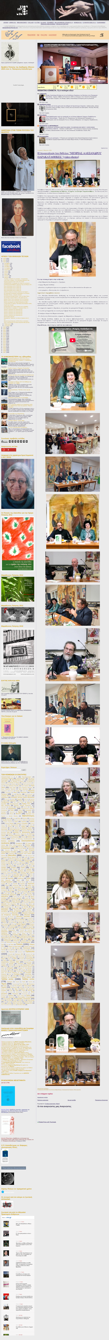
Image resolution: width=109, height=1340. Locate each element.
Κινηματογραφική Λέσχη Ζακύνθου (15, 1069)
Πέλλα (2, 942)
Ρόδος (15, 958)
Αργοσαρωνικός (14, 803)
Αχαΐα (29, 812)
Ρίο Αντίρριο (29, 957)
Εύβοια (3, 853)
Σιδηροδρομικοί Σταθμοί (28, 965)
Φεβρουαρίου (7, 324)
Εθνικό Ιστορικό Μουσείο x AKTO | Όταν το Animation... (16, 321)
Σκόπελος (15, 966)
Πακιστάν (15, 931)
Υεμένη (23, 990)
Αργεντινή (29, 802)
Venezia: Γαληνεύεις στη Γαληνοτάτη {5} (13, 309)
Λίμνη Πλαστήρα (27, 893)
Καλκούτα (6, 873)
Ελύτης (27, 845)
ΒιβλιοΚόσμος (58, 1089)
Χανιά (15, 1000)
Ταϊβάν (25, 975)
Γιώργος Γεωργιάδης (22, 823)
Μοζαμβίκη (4, 910)
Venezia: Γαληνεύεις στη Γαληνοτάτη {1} (13, 315)
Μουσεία (15, 913)
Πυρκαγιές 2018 (4, 955)
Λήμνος (5, 893)
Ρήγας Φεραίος (21, 957)
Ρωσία (11, 960)
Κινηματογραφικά (7, 882)
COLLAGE (31, 22)
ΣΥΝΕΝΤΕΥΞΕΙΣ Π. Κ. (89, 22)
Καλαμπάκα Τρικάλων (6, 872)
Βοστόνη (25, 818)
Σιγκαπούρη (18, 965)
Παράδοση (16, 934)
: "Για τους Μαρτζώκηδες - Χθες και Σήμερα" (18, 1056)
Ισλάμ (24, 866)
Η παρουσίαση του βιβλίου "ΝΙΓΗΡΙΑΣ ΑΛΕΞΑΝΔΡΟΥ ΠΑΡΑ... (18, 303)
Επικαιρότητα (5, 848)
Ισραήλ (3, 867)
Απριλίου (6, 275)
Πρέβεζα (31, 949)
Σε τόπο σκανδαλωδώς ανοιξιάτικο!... (18, 427)
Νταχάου (32, 924)
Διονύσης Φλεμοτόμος (15, 835)
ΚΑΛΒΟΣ (43, 22)
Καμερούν (31, 873)
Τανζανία (31, 975)
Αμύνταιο (26, 799)
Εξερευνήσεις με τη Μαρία (8, 846)
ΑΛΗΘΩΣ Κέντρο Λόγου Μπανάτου (22, 797)
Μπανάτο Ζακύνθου (23, 916)
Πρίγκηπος (12, 951)
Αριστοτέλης (3, 806)
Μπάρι (3, 918)
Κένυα (31, 876)
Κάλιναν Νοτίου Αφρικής (27, 872)
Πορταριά (19, 949)
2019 (4, 333)
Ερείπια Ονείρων (19, 850)
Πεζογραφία (16, 940)
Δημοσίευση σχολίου (42, 1097)
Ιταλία (23, 867)
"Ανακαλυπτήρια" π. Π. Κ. (9, 777)
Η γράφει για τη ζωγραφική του (15, 1050)
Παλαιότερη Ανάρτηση (101, 1100)
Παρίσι (8, 936)
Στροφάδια (28, 972)
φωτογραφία (7, 998)
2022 (4, 328)
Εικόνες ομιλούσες (8, 841)
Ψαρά (9, 1001)
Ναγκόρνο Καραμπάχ (28, 918)
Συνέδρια (17, 974)
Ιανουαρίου (7, 325)
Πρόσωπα (29, 951)
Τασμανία (17, 981)
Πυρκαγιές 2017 (29, 954)
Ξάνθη (6, 927)
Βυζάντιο (26, 820)
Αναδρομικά (12, 800)
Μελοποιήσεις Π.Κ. (6, 905)
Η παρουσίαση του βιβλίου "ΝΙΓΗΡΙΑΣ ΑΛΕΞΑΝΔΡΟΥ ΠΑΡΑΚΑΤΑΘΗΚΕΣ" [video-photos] (69, 155)
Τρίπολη (31, 987)
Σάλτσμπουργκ (28, 962)
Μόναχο (29, 910)
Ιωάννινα (15, 869)
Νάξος (9, 919)
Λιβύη (18, 893)
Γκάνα (31, 824)
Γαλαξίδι (32, 820)
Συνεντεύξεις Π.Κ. (5, 975)
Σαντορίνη (20, 963)
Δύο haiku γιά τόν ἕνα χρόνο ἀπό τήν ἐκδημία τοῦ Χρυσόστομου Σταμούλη (66, 106)
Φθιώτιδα (30, 990)
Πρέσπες (3, 951)
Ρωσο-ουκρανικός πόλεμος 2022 (17, 961)
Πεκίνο (30, 940)
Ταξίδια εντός (28, 979)
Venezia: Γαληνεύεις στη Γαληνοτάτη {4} (13, 310)
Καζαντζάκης (4, 870)
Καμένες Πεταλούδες (21, 873)
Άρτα (31, 807)
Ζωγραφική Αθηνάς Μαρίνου (8, 857)
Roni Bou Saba (21, 1004)
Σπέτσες (30, 969)
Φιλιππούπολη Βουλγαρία (22, 992)
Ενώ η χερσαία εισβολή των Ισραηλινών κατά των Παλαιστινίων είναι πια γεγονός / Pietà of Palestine (20, 406)
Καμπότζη (3, 875)
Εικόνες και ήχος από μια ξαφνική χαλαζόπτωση (21, 375)
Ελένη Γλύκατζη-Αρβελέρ (15, 845)
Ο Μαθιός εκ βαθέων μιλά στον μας (13, 1051)
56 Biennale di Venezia (13, 782)
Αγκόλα (11, 790)
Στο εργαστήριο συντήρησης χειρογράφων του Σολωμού (16, 293)
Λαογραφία (8, 891)
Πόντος (9, 949)
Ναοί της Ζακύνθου (19, 919)
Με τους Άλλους (25, 902)
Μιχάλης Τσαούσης (27, 908)
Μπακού (11, 916)
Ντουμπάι (5, 925)
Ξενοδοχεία (12, 927)
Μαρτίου (6, 277)
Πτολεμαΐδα (10, 954)
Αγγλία (19, 784)
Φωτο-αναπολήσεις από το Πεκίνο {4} (12, 286)
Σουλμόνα (16, 969)
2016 (4, 338)
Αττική (20, 810)
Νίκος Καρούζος (5, 924)
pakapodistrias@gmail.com (10, 27)
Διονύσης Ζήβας (5, 832)
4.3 (4, 319)
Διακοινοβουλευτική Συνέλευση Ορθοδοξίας (21, 829)
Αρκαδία (11, 807)
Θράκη (14, 861)
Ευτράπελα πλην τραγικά (24, 853)
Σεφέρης (3, 965)
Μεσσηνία (31, 905)
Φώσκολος (12, 997)
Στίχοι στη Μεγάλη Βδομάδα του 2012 (12, 972)
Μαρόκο (10, 899)
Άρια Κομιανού (5, 805)
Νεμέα (10, 922)
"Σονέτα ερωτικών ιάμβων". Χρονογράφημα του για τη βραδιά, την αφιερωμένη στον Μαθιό (17, 1054)
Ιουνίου (6, 272)
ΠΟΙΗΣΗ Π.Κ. (78, 22)
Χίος (24, 1000)
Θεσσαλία (18, 860)
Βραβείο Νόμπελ (7, 820)
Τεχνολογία (14, 984)
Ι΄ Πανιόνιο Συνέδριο (23, 861)
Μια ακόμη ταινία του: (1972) (15, 1052)
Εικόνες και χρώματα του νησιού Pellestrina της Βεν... (16, 302)
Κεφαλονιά (20, 878)
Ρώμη (4, 960)
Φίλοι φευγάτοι (77, 1089)
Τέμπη (23, 981)
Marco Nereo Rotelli (18, 1003)
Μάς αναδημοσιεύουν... (26, 899)
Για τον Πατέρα (9, 823)
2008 (4, 350)
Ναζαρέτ (3, 919)
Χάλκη (3, 1000)
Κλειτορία (30, 881)
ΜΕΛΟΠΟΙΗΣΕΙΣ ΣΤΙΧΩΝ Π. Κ (64, 22)
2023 (4, 327)
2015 (4, 339)
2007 (4, 352)
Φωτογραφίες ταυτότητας (22, 998)
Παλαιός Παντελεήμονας (26, 931)
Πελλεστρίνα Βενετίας (12, 942)
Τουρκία (3, 987)
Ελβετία (3, 845)
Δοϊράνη (3, 837)
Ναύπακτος (30, 919)
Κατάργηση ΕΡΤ (5, 876)
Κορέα (9, 883)
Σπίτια (11, 971)
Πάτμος (26, 939)
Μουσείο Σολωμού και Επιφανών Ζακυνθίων (17, 914)
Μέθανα (30, 903)
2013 (4, 343)
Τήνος (4, 985)
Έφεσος (3, 855)
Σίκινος (5, 966)
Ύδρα (16, 990)
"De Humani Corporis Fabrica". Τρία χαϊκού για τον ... (16, 297)
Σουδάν (2, 969)
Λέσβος (26, 891)
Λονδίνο (23, 894)
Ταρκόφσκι (9, 981)
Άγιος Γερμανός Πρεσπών (8, 789)
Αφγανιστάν (12, 812)
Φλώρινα (10, 995)
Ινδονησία (26, 864)
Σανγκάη (11, 963)
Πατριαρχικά (7, 940)
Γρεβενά (23, 826)
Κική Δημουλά (5, 880)
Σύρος (20, 975)
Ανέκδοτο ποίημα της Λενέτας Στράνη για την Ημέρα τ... (16, 292)
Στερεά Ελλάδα (27, 971)
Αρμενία (18, 807)
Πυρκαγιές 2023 (30, 955)
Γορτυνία (16, 826)
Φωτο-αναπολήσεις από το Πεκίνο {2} (12, 289)
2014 (4, 341)
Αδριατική (31, 790)
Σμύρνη (2, 968)
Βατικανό (3, 813)
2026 (4, 258)
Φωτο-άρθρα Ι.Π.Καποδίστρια (26, 997)
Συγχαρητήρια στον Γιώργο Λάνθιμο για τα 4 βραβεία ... (16, 306)
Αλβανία (29, 795)
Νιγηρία (20, 922)
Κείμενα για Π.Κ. (19, 876)
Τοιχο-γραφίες (28, 985)
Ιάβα (13, 863)
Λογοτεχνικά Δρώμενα (8, 895)
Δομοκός (8, 837)
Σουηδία (9, 969)
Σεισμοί (29, 963)
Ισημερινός (18, 866)
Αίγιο (13, 794)
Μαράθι (26, 898)
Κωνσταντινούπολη (24, 890)
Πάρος (13, 936)
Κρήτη (22, 885)
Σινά (10, 966)
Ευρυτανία (11, 853)
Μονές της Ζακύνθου (15, 911)
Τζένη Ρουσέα (22, 984)
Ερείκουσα (7, 850)
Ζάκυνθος (12, 855)
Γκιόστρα (3, 826)
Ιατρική (23, 863)
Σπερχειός (23, 969)
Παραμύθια (32, 934)
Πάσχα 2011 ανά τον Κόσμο (26, 937)
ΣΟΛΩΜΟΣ (50, 22)
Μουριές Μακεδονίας (5, 913)
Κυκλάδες (22, 888)
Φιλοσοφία (15, 993)
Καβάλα (22, 869)
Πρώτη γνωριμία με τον (16, 1041)
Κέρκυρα (10, 878)
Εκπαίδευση (19, 843)
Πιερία (12, 944)
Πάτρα (32, 939)
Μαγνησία (29, 894)
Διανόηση (9, 830)
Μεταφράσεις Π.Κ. (9, 906)
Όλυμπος (10, 928)
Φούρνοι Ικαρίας (20, 995)
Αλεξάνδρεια (4, 797)
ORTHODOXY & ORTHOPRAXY (48, 125)
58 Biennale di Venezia (26, 782)
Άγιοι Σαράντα (25, 785)
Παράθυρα (24, 934)
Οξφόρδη (17, 928)
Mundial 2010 (28, 1003)
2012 (4, 344)
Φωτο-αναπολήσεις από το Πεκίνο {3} (12, 287)
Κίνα (27, 880)
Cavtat (3, 1003)
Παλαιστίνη (4, 933)
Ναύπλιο (3, 921)
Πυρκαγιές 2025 (6, 957)
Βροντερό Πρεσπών (19, 820)
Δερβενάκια (12, 827)
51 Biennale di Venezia (17, 781)
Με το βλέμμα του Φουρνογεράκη (11, 902)
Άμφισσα (5, 800)
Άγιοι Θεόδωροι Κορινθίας (12, 785)
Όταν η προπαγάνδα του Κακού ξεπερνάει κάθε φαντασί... (17, 322)
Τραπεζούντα (14, 987)
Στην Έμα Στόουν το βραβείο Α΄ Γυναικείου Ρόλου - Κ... (16, 308)
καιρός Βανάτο (41, 87)
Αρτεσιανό (3, 808)
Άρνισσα (25, 806)
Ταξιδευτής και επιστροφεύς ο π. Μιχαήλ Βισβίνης (16, 977)
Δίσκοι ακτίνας (28, 835)
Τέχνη (3, 984)
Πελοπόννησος (25, 942)
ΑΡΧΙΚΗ (5, 22)
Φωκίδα (3, 997)
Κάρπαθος (16, 875)
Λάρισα (15, 891)
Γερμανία (23, 821)
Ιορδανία (10, 866)
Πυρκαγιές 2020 (21, 955)
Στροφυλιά (3, 974)
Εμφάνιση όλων (104, 148)
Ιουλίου (6, 271)
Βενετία (18, 813)
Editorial (9, 1003)
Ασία (12, 810)
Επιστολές (31, 848)
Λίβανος (12, 893)
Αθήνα (15, 792)
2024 (4, 261)
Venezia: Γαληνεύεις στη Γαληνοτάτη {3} (13, 312)
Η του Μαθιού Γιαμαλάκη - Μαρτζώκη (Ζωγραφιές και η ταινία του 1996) (17, 1060)
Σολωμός (10, 968)
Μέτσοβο (26, 906)
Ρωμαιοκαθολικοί (30, 958)
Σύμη (10, 974)
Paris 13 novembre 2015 (6, 1004)
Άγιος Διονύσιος (23, 789)
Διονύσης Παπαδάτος (6, 834)
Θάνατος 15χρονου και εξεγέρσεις (18, 858)
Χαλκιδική (9, 1000)
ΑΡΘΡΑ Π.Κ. (12, 22)
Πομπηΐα (3, 949)
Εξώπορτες (21, 846)
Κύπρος (12, 890)
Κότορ (7, 885)
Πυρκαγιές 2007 (19, 954)
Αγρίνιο (24, 790)
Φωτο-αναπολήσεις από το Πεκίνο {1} (12, 290)
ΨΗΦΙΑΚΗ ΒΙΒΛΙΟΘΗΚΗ (48, 24)
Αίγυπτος (18, 794)
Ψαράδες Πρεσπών (17, 1001)
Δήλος (18, 827)
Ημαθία (26, 857)
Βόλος (19, 818)
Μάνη (26, 896)
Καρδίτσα (9, 875)
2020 (4, 332)
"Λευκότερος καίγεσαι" (7, 778)
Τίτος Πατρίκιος (18, 985)
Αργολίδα (3, 803)
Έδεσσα (23, 837)
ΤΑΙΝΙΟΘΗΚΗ (101, 22)
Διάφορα (16, 830)
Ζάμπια (23, 855)
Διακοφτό (3, 830)
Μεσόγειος (17, 905)
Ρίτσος (3, 958)
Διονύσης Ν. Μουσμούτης (21, 832)
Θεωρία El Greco (5, 861)
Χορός (5, 1001)
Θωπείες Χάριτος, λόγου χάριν (16, 420)
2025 (4, 260)
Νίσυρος (13, 924)
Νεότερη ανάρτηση (42, 1100)
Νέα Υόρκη (31, 921)
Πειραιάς (24, 940)
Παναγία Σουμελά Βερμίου (18, 933)
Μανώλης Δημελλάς (16, 898)
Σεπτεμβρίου (7, 268)
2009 (4, 349)
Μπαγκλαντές (4, 916)
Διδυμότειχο (24, 830)
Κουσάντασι (16, 885)
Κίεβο (28, 878)
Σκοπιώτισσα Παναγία (26, 966)
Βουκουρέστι (31, 818)
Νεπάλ (14, 922)
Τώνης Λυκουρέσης (6, 989)
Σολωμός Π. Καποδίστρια (25, 968)
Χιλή (20, 1000)
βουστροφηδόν (43, 136)
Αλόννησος (7, 799)
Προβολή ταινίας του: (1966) (13, 1043)
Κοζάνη (3, 883)
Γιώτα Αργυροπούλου (12, 825)
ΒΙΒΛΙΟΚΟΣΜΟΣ (22, 22)
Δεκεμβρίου (7, 263)
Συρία (14, 975)
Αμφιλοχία (32, 799)
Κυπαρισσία (4, 890)
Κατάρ (31, 875)
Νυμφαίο (23, 925)
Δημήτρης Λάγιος (26, 827)
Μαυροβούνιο (5, 901)
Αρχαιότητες (12, 808)
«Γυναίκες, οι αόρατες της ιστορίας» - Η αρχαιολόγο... (16, 278)
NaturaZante (43, 115)
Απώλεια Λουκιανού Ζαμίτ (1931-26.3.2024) (14, 281)
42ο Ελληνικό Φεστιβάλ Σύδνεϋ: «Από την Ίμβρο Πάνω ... (17, 296)
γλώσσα (10, 826)
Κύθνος (16, 888)
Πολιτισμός (26, 948)
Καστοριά (25, 875)
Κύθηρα (11, 888)
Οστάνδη (22, 930)
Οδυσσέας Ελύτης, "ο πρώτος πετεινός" (13, 294)
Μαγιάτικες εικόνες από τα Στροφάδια (18, 397)
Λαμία (2, 891)
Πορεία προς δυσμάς (9, 305)
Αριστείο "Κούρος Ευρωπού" (22, 805)
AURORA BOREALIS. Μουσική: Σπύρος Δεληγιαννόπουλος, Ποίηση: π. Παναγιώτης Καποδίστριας (20, 360)
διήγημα (31, 830)
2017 (4, 336)
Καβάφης (28, 869)
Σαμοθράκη (3, 963)
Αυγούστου (7, 269)
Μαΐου (6, 274)
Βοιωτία (14, 818)
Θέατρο (3, 860)
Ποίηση (19, 944)
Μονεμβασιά (4, 911)
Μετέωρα (19, 906)
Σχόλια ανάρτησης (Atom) (52, 1103)
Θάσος (31, 858)
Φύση (28, 995)
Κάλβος (15, 872)
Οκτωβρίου (7, 266)
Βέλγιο (11, 813)
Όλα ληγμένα (29, 927)
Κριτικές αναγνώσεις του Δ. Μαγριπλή (20, 887)
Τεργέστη (30, 981)
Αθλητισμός (23, 792)
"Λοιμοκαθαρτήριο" (20, 778)
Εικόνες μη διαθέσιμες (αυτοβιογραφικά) (21, 838)
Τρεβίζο (20, 987)
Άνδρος (20, 800)
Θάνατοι (5, 858)
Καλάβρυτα (20, 870)
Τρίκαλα (25, 987)
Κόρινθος (22, 883)
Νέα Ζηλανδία (12, 921)
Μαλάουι (15, 896)
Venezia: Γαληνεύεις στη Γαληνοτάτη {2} (13, 313)
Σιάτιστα (11, 965)
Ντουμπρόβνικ (13, 925)
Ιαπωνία (18, 863)
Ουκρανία (4, 932)
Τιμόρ (11, 985)
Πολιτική (17, 948)
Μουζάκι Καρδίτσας (29, 911)
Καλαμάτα (29, 870)
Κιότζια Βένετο (21, 882)
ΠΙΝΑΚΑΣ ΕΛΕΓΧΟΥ (62, 24)
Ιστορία (13, 867)
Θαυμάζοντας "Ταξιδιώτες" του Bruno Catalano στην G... (16, 318)
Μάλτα (21, 896)
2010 (4, 347)
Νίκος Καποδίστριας (29, 922)
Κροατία (3, 888)
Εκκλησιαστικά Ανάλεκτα (67, 1089)
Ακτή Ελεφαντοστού (20, 795)
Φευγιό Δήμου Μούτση (9, 316)
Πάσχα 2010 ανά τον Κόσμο (8, 937)
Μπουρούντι (11, 918)
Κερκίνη (3, 878)
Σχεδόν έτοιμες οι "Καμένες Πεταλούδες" (19, 368)
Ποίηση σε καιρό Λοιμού (14, 946)
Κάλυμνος (12, 873)
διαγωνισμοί (4, 829)
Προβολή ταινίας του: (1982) (12, 1058)
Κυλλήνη (30, 888)
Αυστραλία (28, 810)
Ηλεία (20, 857)
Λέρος (20, 891)
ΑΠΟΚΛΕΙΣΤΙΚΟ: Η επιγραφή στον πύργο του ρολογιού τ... (17, 283)
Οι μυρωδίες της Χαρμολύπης (16, 413)
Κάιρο (12, 870)
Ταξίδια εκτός (7, 979)
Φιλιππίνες (10, 992)
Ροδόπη (9, 958)
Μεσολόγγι (24, 905)
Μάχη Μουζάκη (16, 901)
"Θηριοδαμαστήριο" (26, 777)
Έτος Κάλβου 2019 (26, 852)
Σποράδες (19, 971)
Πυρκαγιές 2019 (13, 955)
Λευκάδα (32, 891)
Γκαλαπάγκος (24, 824)
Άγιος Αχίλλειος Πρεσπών (25, 787)
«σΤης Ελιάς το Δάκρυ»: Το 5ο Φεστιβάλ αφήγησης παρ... (17, 280)
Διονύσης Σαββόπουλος (21, 833)
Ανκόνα (26, 800)
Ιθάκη (10, 864)
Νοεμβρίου (7, 265)
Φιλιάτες (3, 992)
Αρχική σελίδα (72, 1100)
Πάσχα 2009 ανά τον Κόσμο (24, 936)
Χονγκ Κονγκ (30, 1000)
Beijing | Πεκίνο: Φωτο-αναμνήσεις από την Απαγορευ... (16, 299)
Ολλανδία (3, 928)
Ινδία (20, 864)
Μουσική (27, 915)
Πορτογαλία (25, 949)
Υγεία (11, 990)
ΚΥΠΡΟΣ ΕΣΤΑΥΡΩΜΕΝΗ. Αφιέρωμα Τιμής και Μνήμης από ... (18, 284)
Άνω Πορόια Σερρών (19, 802)
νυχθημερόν (42, 93)
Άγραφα (18, 790)
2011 (4, 346)
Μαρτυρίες (15, 899)
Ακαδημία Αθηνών (6, 795)
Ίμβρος (15, 864)
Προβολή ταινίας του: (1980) (15, 1044)
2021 (4, 330)
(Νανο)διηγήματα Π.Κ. (18, 779)
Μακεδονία (4, 896)
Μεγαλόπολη (22, 903)
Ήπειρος (32, 857)
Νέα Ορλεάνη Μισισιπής (22, 921)
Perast (14, 1004)
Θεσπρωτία (11, 860)
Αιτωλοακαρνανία (28, 794)
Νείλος (4, 922)
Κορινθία (15, 883)
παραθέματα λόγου (45, 104)
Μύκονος (18, 918)
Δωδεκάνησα (15, 837)
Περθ (2, 944)
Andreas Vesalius (28, 1001)
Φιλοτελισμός (25, 993)
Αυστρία (3, 812)
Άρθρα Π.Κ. (26, 804)
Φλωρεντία (3, 995)
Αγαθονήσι (13, 784)
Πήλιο (7, 944)
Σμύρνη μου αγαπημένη (52, 138)
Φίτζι (31, 993)
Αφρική (20, 812)
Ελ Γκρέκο (28, 843)
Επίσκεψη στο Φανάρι (20, 848)
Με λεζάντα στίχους (29, 901)
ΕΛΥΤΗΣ (37, 22)
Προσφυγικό (20, 951)
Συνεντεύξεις (28, 974)
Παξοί (30, 933)
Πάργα (4, 936)
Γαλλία (16, 821)
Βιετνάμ (8, 818)
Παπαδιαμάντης (5, 934)
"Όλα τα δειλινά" (9, 1063)
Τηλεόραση (31, 984)
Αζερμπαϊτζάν (8, 792)
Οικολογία (20, 927)
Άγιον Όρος (13, 787)
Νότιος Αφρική (21, 924)
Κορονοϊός (31, 883)
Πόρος (13, 949)
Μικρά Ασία (15, 908)
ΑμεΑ (13, 799)
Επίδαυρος (29, 846)
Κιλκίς (18, 880)
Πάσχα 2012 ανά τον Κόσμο (12, 939)
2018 (4, 335)
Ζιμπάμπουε (30, 855)
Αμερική (19, 799)
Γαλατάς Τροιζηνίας (8, 821)
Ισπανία (30, 866)
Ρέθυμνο (14, 957)
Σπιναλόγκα (4, 971)
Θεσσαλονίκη (28, 860)
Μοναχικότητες (18, 910)
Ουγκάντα (30, 930)
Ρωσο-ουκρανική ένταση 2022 (21, 960)
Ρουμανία (22, 958)
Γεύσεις (31, 821)
